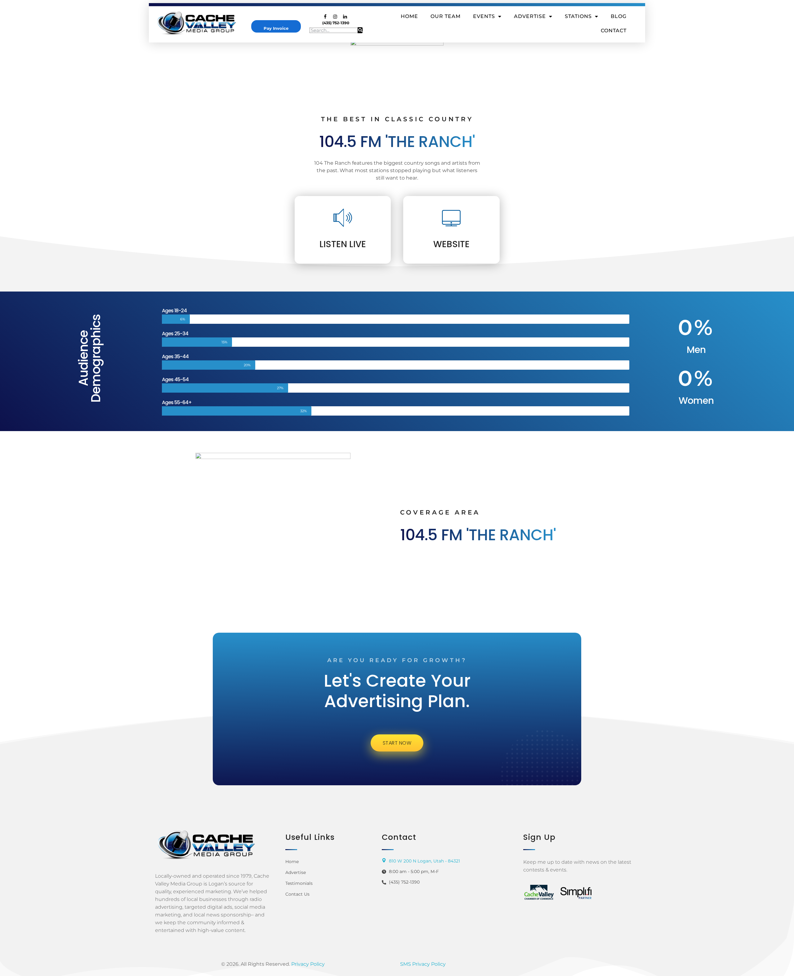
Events (484, 16)
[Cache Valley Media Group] (201, 22)
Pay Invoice (276, 28)
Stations (578, 16)
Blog (619, 16)
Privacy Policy (308, 964)
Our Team (445, 16)
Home (409, 16)
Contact (614, 30)
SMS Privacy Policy (423, 964)
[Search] (360, 30)
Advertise (530, 16)
